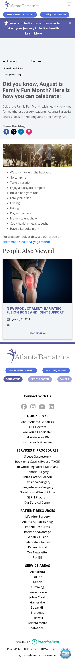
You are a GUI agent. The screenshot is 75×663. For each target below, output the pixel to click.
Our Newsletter (37, 552)
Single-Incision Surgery (37, 487)
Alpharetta (37, 572)
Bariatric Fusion (37, 537)
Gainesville (37, 602)
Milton (37, 582)
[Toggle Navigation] (69, 5)
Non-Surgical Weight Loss (37, 492)
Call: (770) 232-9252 (55, 14)
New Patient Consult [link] (20, 14)
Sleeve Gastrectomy (37, 456)
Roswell (37, 618)
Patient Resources (37, 527)
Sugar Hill (37, 607)
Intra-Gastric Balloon (37, 477)
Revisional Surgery (37, 482)
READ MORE (36, 333)
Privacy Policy (14, 649)
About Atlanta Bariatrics (37, 422)
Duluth (37, 577)
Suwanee (37, 628)
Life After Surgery (37, 517)
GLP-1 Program (37, 497)
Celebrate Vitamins (37, 542)
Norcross (37, 613)
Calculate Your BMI (38, 437)
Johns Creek (37, 597)
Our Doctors (37, 427)
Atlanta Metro (37, 623)
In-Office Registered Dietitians (37, 467)
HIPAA (44, 649)
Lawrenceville (37, 592)
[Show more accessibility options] (6, 23)
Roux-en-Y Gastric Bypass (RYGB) (37, 462)
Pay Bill (66, 379)
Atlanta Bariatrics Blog (37, 522)
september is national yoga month (26, 242)
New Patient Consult (21, 370)
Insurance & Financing (37, 442)
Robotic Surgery (38, 472)
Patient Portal (41, 379)
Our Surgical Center (37, 502)
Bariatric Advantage (37, 532)
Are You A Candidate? (37, 432)
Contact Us (13, 379)
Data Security (31, 649)
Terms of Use (57, 649)
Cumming (37, 587)
